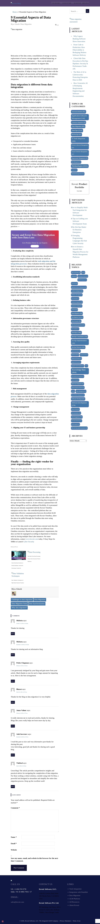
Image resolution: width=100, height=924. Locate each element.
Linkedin (18, 909)
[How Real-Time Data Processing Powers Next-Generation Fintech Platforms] (34, 552)
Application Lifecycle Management (79, 117)
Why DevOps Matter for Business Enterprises (78, 229)
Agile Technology (75, 272)
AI (83, 272)
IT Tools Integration (78, 140)
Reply (12, 633)
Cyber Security (28, 542)
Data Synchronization (37, 604)
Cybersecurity (74, 309)
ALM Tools (74, 283)
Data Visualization (75, 328)
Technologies (80, 166)
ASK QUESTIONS (77, 3)
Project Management (81, 391)
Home (15, 12)
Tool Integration (77, 417)
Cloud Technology (75, 298)
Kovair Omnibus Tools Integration (77, 376)
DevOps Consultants (79, 336)
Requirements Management (80, 158)
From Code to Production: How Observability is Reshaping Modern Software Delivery (79, 50)
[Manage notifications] (3, 921)
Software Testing (75, 409)
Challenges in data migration (22, 600)
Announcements (78, 111)
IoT (86, 365)
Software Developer (78, 398)
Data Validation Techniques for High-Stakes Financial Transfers (17, 581)
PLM (73, 391)
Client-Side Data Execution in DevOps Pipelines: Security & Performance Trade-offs (17, 565)
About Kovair (74, 905)
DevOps (77, 130)
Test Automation (76, 413)
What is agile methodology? (76, 420)
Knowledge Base (79, 371)
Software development (79, 404)
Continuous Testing (76, 305)
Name (14, 837)
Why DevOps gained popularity (79, 428)
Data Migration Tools (19, 604)
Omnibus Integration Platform (77, 387)
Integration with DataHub (78, 892)
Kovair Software (66, 3)
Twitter (13, 909)
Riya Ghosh (15, 24)
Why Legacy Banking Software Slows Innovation (79, 38)
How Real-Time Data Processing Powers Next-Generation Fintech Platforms (34, 559)
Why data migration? (19, 608)
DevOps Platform (78, 347)
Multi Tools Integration (77, 383)
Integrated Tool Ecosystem (77, 365)
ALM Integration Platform (83, 276)
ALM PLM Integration (82, 279)
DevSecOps (76, 134)
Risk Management (76, 162)
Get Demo (35, 246)
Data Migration (26, 24)
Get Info (79, 191)
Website (14, 850)
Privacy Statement (65, 921)
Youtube (23, 909)
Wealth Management (78, 173)
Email (14, 843)
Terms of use (76, 921)
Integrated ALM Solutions (76, 358)
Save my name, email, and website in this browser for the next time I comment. (34, 859)
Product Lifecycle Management (80, 146)
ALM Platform (74, 899)
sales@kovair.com (17, 902)
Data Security (76, 321)
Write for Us (85, 3)
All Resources (74, 902)
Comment (15, 808)
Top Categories (56, 3)
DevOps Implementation (79, 342)
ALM (74, 276)
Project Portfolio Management (79, 153)
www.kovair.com (32, 539)
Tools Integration (75, 889)
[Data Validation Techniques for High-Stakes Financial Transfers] (18, 576)
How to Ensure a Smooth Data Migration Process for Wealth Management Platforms (79, 252)
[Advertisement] (79, 466)
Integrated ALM (84, 354)
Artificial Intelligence (77, 291)
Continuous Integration (78, 122)
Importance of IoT (75, 354)
